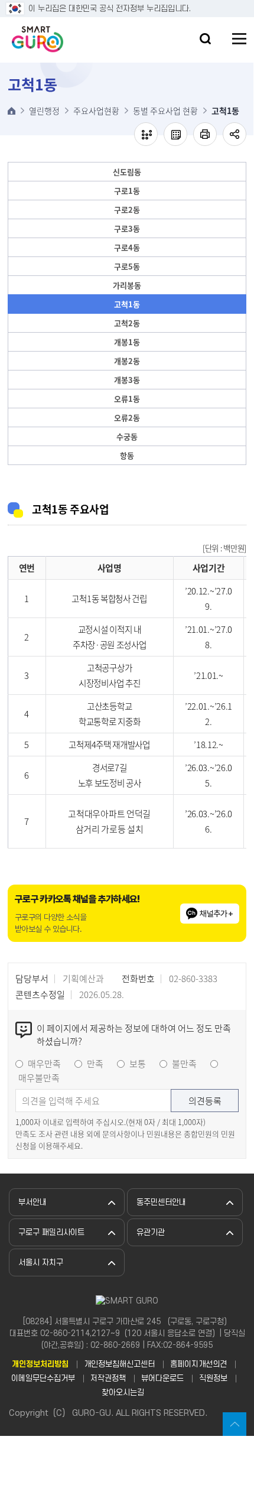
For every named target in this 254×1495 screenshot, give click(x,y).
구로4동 (127, 247)
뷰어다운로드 (162, 1378)
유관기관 (150, 1232)
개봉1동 (127, 341)
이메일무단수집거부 (43, 1378)
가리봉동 (127, 285)
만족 (95, 1063)
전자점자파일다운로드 (175, 134)
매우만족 (44, 1063)
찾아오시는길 (123, 1392)
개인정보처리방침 (40, 1364)
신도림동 (127, 171)
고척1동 (127, 304)
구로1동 (127, 190)
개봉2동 (127, 360)
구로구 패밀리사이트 (51, 1232)
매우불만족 (39, 1077)
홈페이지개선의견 (198, 1364)
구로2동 (127, 209)
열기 (205, 38)
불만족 (184, 1063)
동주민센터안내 (161, 1202)
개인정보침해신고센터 (119, 1364)
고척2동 (127, 323)
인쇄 (205, 134)
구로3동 (127, 228)
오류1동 (127, 398)
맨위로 (234, 1424)
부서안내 (32, 1202)
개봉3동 (127, 379)
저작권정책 (108, 1378)
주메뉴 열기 (239, 38)
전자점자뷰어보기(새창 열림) (146, 134)
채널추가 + (216, 913)
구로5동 (127, 266)
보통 (137, 1063)
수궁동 (127, 436)
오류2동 (127, 417)
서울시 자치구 (40, 1262)
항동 (127, 455)
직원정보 (213, 1378)
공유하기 (234, 134)
